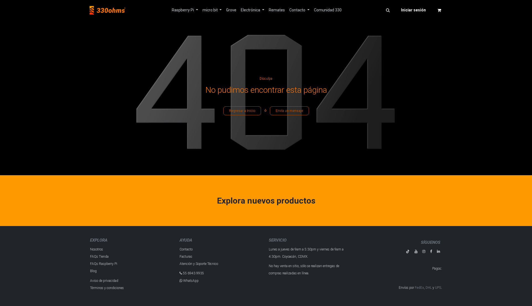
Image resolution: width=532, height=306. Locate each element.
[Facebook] (431, 251)
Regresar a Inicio (242, 111)
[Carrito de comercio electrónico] (439, 10)
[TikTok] (408, 251)
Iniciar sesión (413, 10)
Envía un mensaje (289, 111)
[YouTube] (416, 251)
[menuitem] (185, 10)
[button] (387, 10)
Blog (93, 271)
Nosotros (96, 249)
